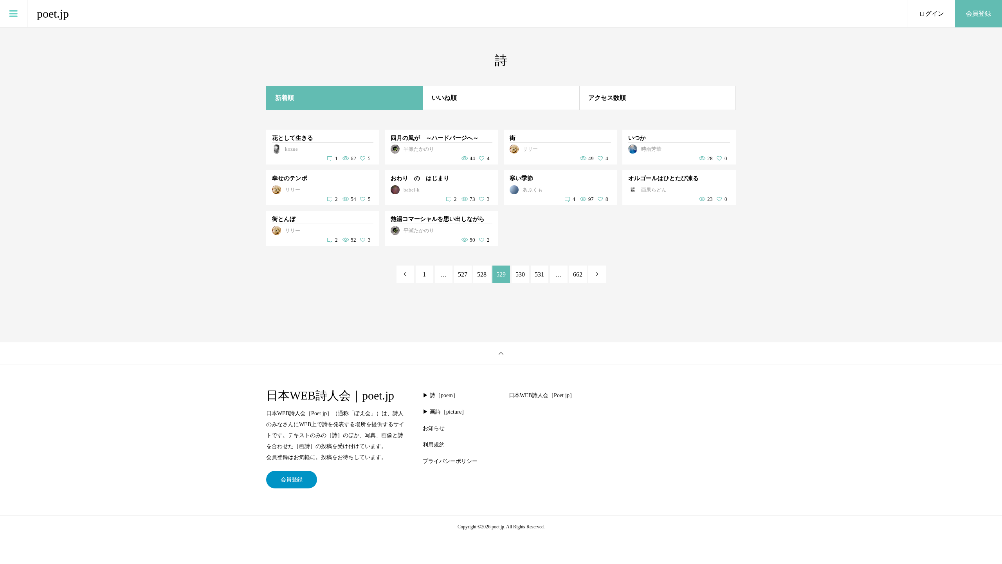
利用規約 (434, 445)
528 (482, 274)
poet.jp (53, 13)
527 (462, 274)
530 (520, 274)
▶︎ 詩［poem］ (440, 395)
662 (577, 274)
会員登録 (978, 13)
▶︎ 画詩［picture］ (445, 412)
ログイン (931, 13)
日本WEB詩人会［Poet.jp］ (542, 395)
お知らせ (434, 428)
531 (539, 274)
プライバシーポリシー (450, 461)
